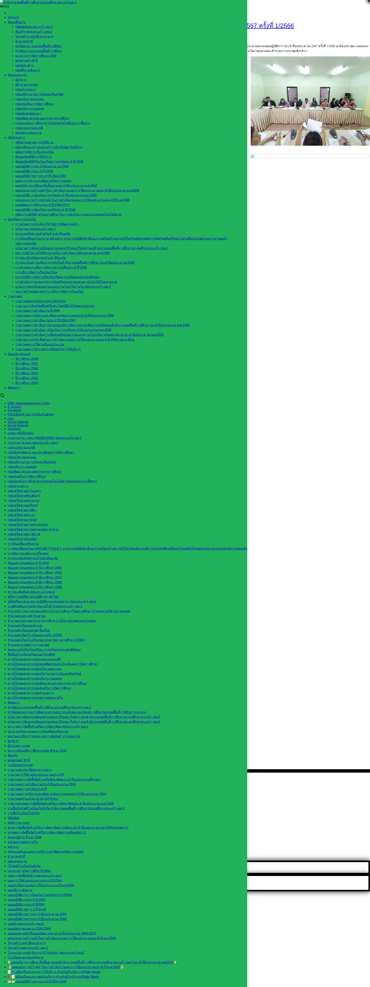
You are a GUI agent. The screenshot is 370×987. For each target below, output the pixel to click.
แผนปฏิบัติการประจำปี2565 (26, 904)
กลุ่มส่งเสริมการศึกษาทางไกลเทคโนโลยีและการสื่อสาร (52, 123)
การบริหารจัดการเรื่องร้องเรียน (36, 272)
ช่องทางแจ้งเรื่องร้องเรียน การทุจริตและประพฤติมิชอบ (44, 649)
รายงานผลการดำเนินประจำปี (27, 789)
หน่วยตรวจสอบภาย (28, 132)
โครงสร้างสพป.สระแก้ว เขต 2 (28, 947)
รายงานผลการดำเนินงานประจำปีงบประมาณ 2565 (42, 784)
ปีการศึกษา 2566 (26, 368)
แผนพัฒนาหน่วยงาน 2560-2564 (29, 928)
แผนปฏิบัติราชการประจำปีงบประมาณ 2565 (37, 914)
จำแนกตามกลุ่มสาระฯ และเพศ (28, 644)
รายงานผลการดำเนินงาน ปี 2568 (37, 310)
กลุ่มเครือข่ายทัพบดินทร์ (24, 495)
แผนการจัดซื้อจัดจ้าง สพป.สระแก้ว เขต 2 (35, 875)
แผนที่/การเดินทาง (27, 70)
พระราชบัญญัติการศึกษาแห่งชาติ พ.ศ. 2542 (37, 750)
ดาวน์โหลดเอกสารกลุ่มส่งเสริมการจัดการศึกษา (39, 688)
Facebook (14, 410)
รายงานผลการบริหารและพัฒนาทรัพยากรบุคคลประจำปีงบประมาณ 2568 (64, 315)
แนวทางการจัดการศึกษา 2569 (35, 55)
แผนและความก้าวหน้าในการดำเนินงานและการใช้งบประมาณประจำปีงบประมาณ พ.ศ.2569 (77, 190)
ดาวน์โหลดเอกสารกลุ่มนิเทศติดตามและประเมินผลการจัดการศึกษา (53, 664)
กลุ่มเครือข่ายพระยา (21, 514)
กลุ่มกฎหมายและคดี (21, 447)
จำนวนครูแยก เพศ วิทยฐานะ (27, 616)
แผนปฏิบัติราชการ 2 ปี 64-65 (27, 909)
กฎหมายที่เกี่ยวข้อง (21, 433)
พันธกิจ (13, 755)
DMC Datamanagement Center (29, 403)
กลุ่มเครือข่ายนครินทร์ (23, 505)
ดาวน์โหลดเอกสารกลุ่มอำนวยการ (31, 692)
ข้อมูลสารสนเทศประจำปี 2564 (28, 563)
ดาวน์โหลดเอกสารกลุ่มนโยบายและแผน (34, 668)
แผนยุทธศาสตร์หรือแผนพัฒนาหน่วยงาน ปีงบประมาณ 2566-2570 (52, 933)
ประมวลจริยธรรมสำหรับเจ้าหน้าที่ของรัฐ (42, 233)
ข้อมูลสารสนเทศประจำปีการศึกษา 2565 (35, 567)
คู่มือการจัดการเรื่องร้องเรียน (34, 152)
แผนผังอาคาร (24, 65)
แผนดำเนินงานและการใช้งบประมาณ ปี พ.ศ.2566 (41, 885)
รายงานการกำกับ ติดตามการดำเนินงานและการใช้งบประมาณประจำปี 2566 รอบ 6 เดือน (74, 339)
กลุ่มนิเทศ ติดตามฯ (28, 113)
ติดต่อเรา (14, 387)
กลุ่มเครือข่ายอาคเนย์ (22, 519)
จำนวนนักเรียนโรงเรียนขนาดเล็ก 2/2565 (35, 635)
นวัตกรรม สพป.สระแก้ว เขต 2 (35, 229)
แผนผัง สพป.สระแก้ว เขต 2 (26, 923)
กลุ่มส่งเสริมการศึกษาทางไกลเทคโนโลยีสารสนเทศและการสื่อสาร (52, 481)
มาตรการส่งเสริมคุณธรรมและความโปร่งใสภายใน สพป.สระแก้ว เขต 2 (63, 286)
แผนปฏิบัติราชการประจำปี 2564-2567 (40, 176)
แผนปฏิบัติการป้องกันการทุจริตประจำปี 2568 (45, 209)
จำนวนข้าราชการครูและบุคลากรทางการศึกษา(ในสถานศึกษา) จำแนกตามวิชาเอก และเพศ (69, 611)
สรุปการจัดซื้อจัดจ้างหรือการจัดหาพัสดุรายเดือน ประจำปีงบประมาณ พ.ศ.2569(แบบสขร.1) (68, 827)
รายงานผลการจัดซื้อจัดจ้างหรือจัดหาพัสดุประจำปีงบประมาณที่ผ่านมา (54, 779)
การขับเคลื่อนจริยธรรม (23, 543)
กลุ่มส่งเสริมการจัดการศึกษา (34, 103)
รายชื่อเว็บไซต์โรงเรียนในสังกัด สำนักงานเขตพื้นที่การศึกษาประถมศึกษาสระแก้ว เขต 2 (66, 808)
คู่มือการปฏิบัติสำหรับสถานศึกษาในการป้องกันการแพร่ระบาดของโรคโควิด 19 (68, 214)
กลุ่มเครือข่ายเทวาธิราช (24, 534)
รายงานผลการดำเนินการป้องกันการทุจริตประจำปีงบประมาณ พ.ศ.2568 (63, 330)
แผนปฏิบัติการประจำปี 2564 (26, 899)
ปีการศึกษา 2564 (26, 378)
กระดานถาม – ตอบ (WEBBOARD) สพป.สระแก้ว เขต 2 (45, 438)
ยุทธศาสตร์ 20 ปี (26, 60)
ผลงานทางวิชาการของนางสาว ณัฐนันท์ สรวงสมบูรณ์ (44, 736)
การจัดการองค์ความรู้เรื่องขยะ (28, 553)
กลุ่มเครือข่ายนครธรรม (24, 500)
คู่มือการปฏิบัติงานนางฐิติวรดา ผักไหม (33, 596)
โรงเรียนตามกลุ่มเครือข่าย (25, 957)
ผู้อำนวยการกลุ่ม (26, 84)
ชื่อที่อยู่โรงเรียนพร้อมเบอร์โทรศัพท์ (31, 654)
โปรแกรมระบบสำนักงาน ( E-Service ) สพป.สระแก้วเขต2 (46, 952)
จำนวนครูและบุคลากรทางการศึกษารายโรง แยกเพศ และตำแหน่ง (52, 620)
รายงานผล (15, 296)
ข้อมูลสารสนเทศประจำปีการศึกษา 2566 (35, 572)
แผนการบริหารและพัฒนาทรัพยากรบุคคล (43, 180)
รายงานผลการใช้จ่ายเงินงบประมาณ (39, 344)
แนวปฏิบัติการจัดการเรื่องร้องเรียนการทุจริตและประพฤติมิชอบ (57, 277)
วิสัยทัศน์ (13, 818)
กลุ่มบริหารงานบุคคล (29, 108)
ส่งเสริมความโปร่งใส (22, 219)
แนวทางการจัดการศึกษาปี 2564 (29, 871)
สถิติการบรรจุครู (19, 822)
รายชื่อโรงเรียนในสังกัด (24, 813)
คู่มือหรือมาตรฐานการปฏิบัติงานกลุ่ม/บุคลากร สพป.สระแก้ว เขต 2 (52, 601)
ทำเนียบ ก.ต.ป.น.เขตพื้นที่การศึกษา (38, 51)
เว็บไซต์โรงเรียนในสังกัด (24, 866)
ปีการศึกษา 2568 (26, 358)
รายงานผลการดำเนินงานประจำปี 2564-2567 (45, 320)
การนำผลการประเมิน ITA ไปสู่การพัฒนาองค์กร (47, 224)
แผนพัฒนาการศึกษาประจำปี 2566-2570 (42, 204)
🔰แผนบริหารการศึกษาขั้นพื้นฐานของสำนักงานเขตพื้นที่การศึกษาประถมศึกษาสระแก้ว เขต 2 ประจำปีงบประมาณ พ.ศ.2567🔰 (93, 962)
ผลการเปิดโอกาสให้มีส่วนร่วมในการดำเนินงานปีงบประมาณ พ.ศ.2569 (62, 253)
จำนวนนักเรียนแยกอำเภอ (25, 625)
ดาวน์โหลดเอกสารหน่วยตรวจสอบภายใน (35, 697)
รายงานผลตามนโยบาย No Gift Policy (40, 301)
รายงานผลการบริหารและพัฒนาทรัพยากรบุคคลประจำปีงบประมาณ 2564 (57, 794)
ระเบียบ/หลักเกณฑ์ (20, 765)
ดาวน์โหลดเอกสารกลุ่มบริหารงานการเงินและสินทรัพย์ (44, 673)
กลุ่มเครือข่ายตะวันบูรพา (24, 490)
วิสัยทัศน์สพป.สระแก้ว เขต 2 (34, 26)
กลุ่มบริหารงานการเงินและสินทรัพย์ (39, 94)
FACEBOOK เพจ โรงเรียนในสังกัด (31, 414)
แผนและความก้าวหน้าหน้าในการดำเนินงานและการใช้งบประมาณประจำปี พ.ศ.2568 (72, 200)
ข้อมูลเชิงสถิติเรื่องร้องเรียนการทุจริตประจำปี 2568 (49, 161)
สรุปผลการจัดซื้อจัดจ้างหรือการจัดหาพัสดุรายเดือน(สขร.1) (47, 832)
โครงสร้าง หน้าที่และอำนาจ (34, 36)
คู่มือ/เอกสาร (16, 137)
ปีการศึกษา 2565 (26, 373)
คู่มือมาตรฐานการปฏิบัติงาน (34, 142)
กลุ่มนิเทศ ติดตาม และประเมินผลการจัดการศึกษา (41, 452)
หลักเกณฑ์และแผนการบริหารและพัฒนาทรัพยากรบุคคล (45, 851)
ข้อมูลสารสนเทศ (19, 354)
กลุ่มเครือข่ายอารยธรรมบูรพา (28, 524)
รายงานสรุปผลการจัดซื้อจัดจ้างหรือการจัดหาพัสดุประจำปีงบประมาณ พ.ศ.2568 (61, 803)
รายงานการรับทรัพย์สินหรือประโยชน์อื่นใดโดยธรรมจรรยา (55, 306)
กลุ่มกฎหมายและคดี (29, 128)
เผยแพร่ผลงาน (17, 861)
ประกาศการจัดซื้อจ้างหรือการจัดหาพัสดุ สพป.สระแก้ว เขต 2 (48, 726)
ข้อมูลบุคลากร (17, 75)
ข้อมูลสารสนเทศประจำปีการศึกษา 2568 (35, 582)
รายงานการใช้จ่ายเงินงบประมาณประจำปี (36, 774)
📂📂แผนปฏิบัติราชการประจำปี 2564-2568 (37, 981)
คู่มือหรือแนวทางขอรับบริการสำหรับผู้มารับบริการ (49, 147)
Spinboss (14, 428)
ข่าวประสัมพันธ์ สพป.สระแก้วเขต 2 (31, 591)
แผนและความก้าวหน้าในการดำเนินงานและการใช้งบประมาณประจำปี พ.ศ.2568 (62, 938)
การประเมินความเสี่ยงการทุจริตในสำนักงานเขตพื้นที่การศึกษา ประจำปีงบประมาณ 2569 (74, 262)
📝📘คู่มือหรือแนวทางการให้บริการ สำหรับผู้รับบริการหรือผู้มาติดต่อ (54, 972)
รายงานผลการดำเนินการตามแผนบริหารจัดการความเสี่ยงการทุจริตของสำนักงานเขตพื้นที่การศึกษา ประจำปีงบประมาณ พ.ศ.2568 (102, 325)
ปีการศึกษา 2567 (26, 363)
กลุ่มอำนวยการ (25, 89)
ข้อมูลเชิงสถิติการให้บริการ (33, 156)
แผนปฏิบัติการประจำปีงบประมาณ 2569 (42, 166)
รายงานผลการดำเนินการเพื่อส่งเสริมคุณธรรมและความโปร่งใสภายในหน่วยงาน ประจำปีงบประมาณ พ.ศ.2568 (89, 334)
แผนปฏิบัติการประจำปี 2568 (34, 171)
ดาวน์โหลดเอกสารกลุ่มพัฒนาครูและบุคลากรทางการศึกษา (47, 683)
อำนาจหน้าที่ (24, 41)
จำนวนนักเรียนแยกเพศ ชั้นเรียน (29, 630)
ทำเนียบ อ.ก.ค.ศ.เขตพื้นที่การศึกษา (38, 46)
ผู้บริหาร (20, 79)
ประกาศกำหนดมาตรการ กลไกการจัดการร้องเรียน (49, 291)
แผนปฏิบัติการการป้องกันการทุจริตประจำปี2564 (40, 895)
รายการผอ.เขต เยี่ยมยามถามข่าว (30, 769)
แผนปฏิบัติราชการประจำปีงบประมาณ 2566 (37, 919)
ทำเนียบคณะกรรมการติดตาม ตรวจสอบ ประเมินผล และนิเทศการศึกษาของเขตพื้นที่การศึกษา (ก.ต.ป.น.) (77, 712)
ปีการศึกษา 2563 (26, 382)
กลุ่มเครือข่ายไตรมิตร (22, 539)
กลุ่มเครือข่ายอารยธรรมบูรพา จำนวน (33, 529)
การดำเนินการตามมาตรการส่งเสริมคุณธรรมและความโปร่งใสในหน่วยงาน (66, 281)
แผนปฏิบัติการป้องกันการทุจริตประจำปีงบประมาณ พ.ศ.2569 (56, 195)
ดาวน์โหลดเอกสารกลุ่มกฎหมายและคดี (34, 659)
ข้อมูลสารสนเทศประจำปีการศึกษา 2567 (35, 577)
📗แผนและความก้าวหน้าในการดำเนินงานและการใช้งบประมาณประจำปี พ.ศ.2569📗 (66, 967)
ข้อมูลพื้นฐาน (17, 22)
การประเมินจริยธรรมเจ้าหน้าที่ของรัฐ (40, 257)
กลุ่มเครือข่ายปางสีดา (22, 510)
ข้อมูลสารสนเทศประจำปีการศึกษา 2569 (35, 587)
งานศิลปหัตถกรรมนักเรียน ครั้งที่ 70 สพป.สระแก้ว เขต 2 (45, 606)
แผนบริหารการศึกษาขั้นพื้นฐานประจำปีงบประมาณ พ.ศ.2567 (56, 185)
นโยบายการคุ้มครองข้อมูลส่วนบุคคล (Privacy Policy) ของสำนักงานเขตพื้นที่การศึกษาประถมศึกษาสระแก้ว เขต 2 (91, 248)
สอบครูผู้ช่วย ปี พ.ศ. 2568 (24, 837)
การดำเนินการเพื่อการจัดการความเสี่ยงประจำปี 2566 (51, 267)
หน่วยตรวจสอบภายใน (23, 842)
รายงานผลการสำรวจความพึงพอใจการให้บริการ (48, 349)
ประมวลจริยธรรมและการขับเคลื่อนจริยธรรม (38, 731)
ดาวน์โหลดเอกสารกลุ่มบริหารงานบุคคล (35, 678)
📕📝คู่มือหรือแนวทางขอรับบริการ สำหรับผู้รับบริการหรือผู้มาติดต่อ (53, 976)
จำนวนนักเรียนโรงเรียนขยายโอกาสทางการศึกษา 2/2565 (46, 640)
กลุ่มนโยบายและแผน (29, 99)
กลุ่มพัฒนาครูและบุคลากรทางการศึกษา (42, 118)
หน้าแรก (13, 17)
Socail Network (18, 422)
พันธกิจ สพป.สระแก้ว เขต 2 (33, 31)
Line (11, 418)
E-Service (14, 406)
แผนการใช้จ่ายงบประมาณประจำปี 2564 (35, 880)
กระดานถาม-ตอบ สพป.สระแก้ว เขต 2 (33, 442)
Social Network (18, 425)
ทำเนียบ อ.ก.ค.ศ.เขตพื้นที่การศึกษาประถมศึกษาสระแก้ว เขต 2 (49, 707)
